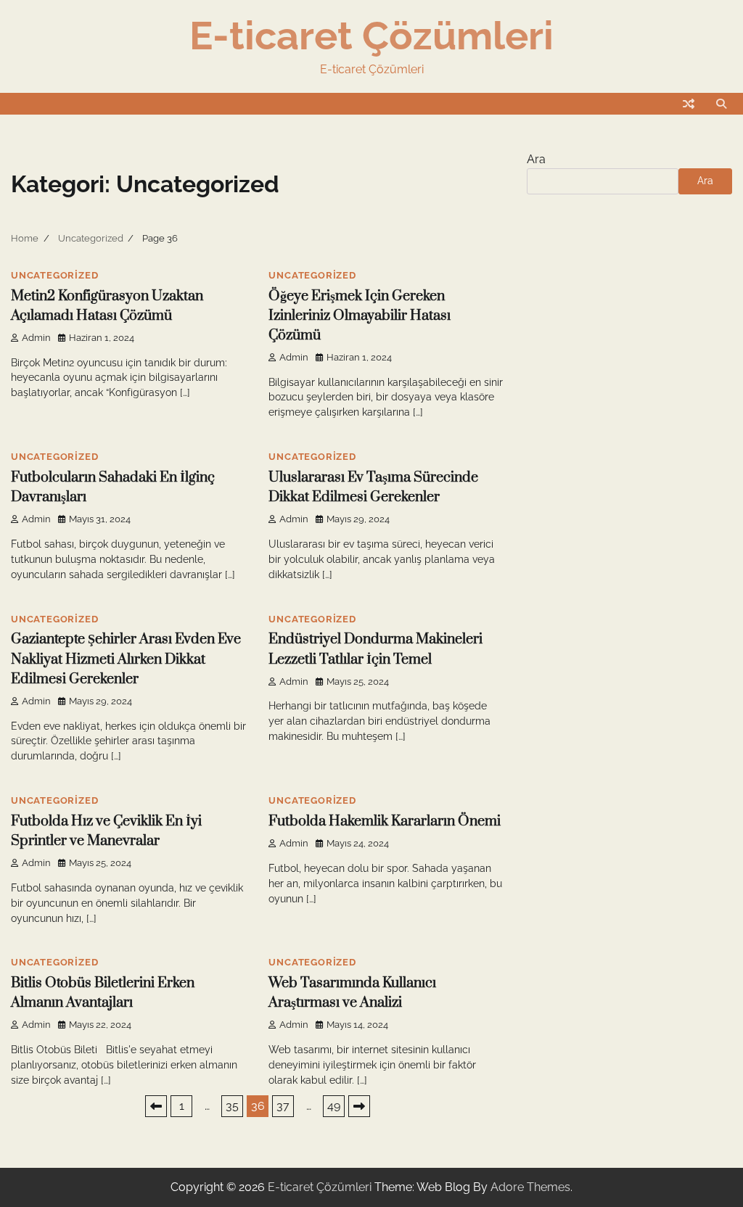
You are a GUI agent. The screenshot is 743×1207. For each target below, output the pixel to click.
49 (333, 1106)
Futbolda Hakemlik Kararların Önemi (384, 821)
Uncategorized (54, 275)
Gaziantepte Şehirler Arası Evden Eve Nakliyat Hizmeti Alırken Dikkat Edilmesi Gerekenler (126, 659)
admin (36, 337)
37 (283, 1106)
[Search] (721, 104)
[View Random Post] (688, 103)
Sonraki (359, 1106)
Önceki (156, 1106)
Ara (536, 159)
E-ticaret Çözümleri (371, 35)
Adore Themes (530, 1187)
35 (232, 1106)
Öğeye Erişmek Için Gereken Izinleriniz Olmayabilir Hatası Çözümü (359, 316)
